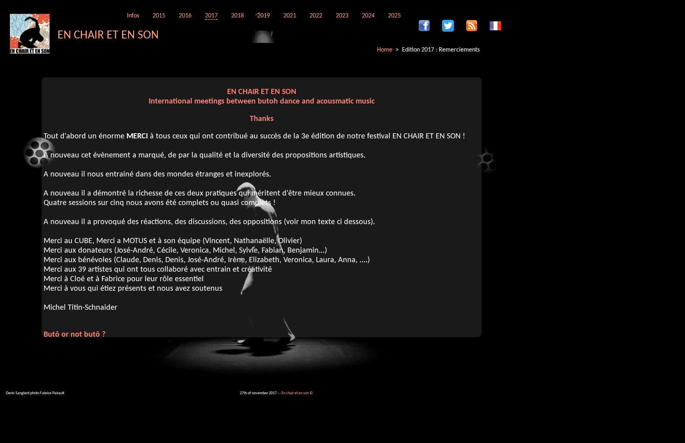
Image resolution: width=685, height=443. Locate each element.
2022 (316, 16)
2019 (263, 16)
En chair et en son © (297, 393)
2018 (237, 16)
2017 (211, 16)
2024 (368, 16)
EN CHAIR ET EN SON (108, 35)
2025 (394, 16)
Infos (133, 16)
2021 (289, 16)
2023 (342, 16)
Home (384, 50)
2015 (159, 16)
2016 (185, 16)
